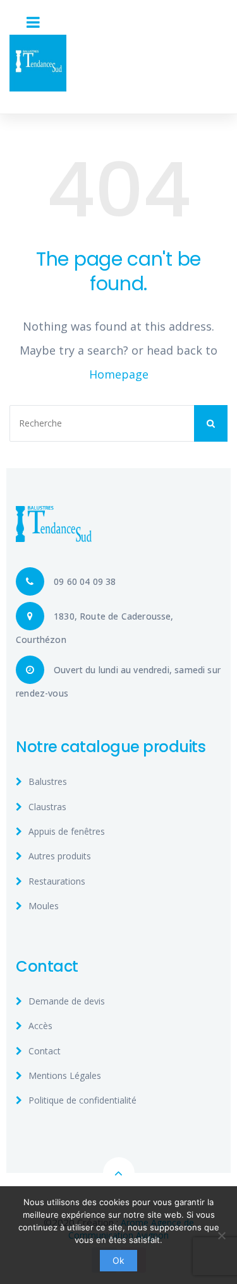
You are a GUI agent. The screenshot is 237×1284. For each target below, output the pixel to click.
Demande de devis (66, 1001)
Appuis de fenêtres (66, 831)
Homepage (119, 374)
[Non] (221, 1235)
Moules (43, 906)
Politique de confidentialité (82, 1100)
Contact (44, 1051)
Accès (40, 1026)
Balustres (47, 781)
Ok (118, 1260)
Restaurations (56, 881)
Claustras (47, 807)
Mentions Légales (64, 1075)
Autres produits (59, 856)
